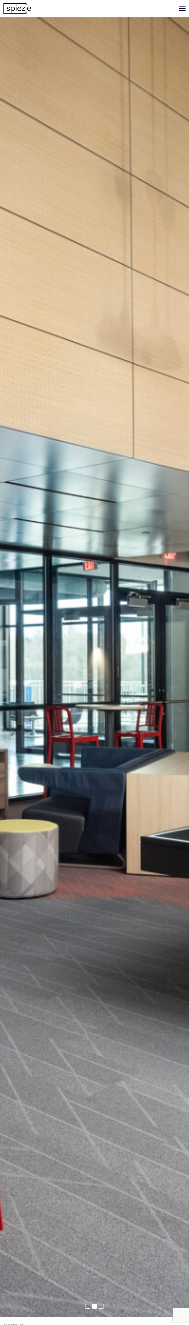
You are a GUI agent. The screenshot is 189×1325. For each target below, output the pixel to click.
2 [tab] (94, 1306)
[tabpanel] (94, 667)
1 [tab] (88, 1306)
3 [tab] (101, 1306)
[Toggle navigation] (182, 8)
